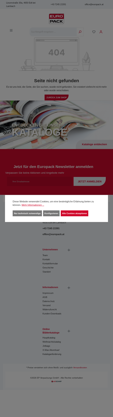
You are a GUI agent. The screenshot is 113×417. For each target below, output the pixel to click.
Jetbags (46, 346)
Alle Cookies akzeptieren (74, 213)
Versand (46, 305)
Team (45, 255)
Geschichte (48, 267)
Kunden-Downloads (52, 313)
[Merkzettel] (93, 32)
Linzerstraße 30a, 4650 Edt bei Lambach (20, 4)
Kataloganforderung (52, 354)
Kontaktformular (50, 263)
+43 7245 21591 (58, 4)
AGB (45, 297)
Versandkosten (80, 367)
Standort (47, 271)
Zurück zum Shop (56, 97)
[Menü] (11, 30)
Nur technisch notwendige (27, 213)
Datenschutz (49, 301)
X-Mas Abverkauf (51, 350)
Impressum (48, 293)
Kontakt (46, 259)
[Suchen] (80, 31)
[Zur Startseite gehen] (56, 19)
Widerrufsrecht (50, 309)
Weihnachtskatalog (52, 342)
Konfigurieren (51, 213)
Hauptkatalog (49, 337)
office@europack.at (94, 4)
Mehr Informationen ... (33, 205)
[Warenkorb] (106, 30)
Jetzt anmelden (90, 181)
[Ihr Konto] (100, 32)
